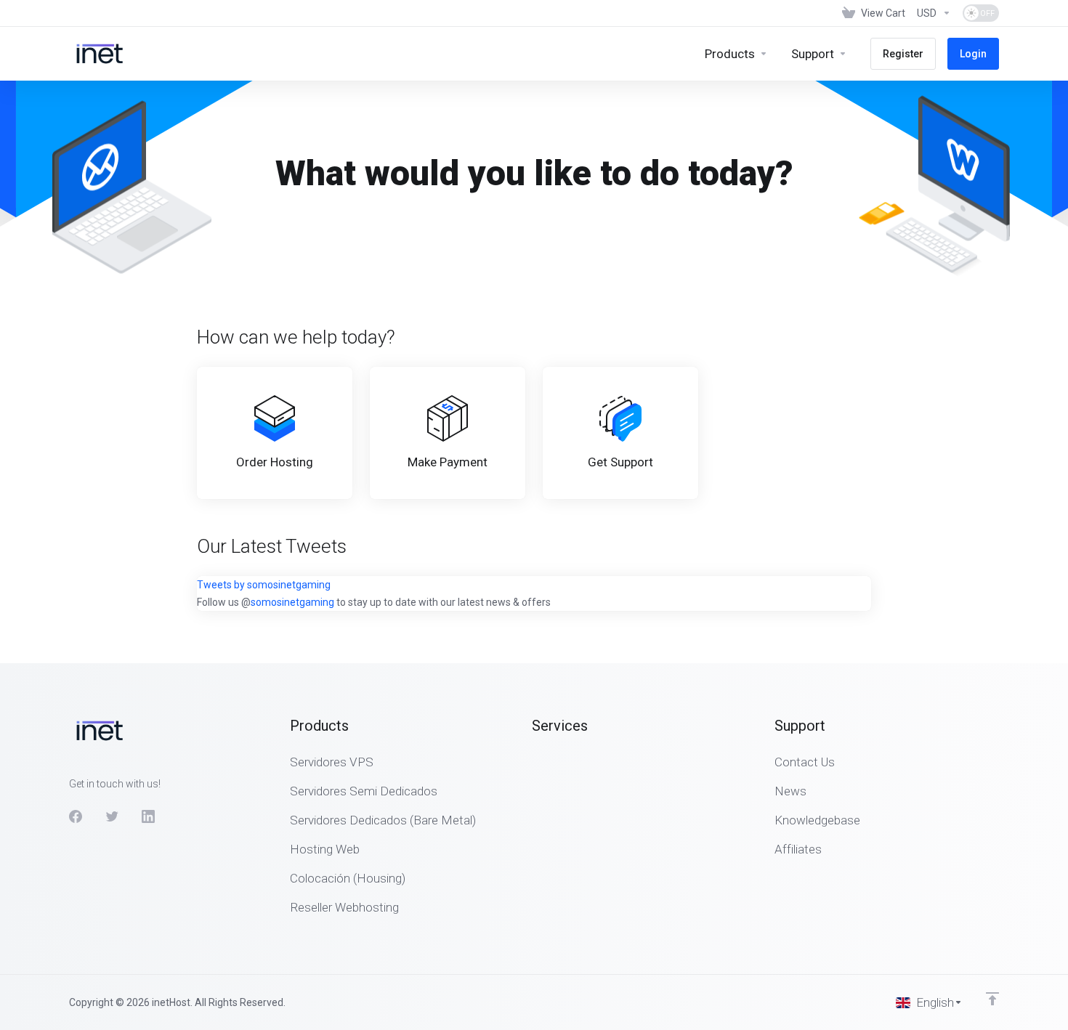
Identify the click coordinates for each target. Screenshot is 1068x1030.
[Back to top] (992, 998)
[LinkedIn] (148, 816)
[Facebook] (75, 816)
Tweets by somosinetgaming (264, 585)
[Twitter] (112, 816)
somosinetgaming (292, 602)
